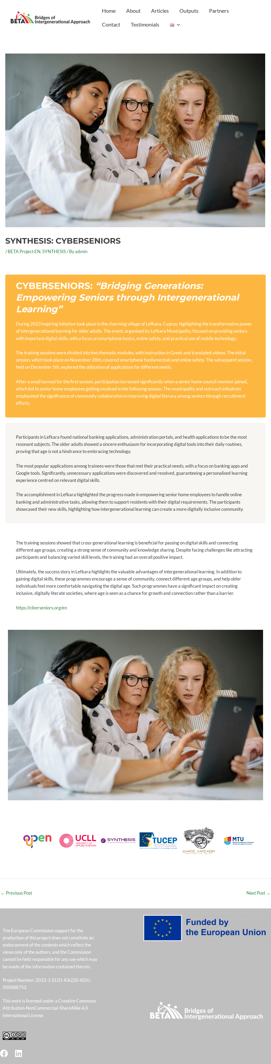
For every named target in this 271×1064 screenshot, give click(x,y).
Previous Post (16, 893)
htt (18, 607)
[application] (177, 24)
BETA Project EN (24, 251)
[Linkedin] (18, 1053)
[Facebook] (4, 1053)
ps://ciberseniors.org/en (44, 607)
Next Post (258, 893)
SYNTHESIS (54, 251)
